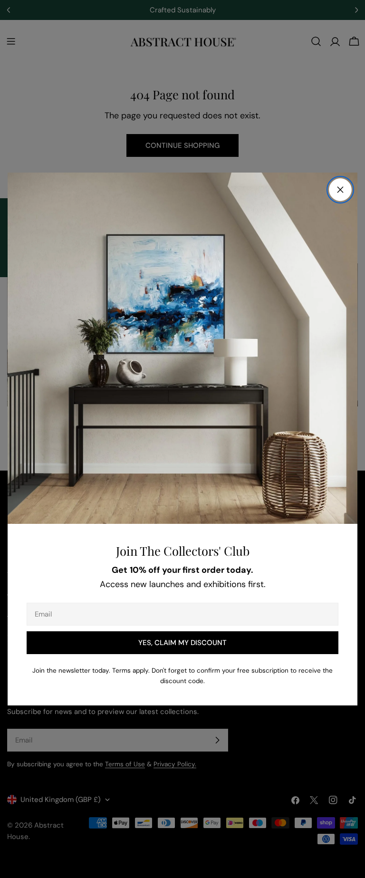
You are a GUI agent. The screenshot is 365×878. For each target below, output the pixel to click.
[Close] (340, 189)
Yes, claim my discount (182, 642)
